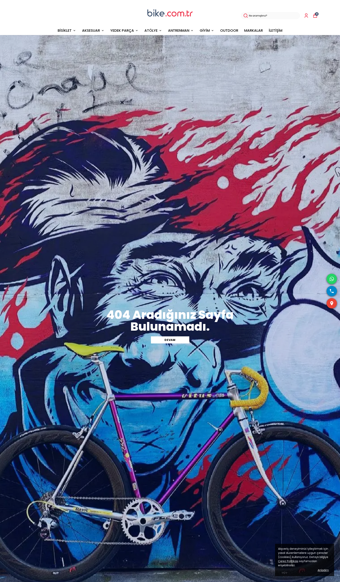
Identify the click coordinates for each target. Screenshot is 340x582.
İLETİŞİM (275, 30)
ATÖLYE (151, 30)
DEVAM (170, 340)
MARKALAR (253, 30)
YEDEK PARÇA (122, 30)
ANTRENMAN (178, 30)
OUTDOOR (229, 30)
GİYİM (205, 30)
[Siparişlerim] (306, 15)
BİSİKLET (65, 30)
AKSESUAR (91, 30)
